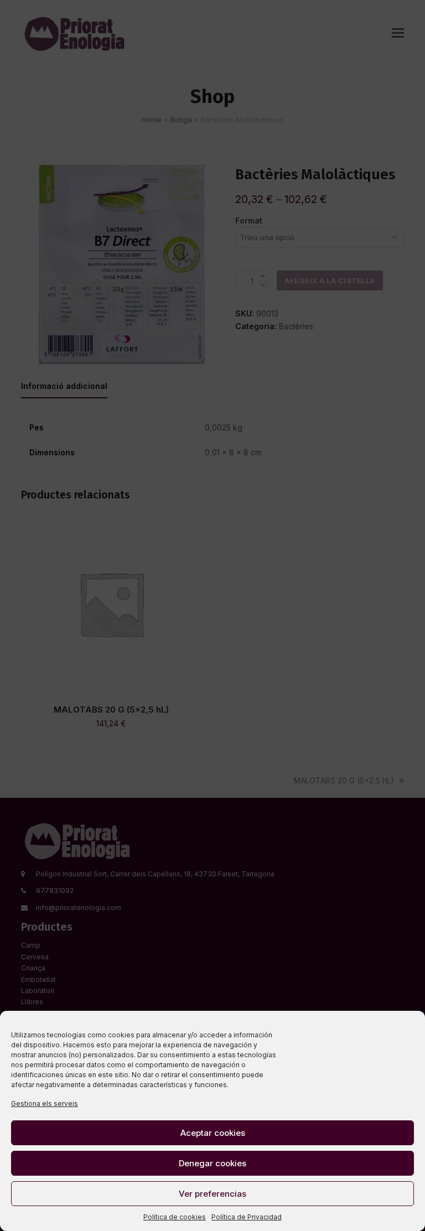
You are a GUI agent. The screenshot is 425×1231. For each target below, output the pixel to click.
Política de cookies (174, 1217)
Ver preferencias (212, 1193)
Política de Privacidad (246, 1217)
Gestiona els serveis (44, 1103)
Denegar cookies (212, 1163)
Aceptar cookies (212, 1133)
